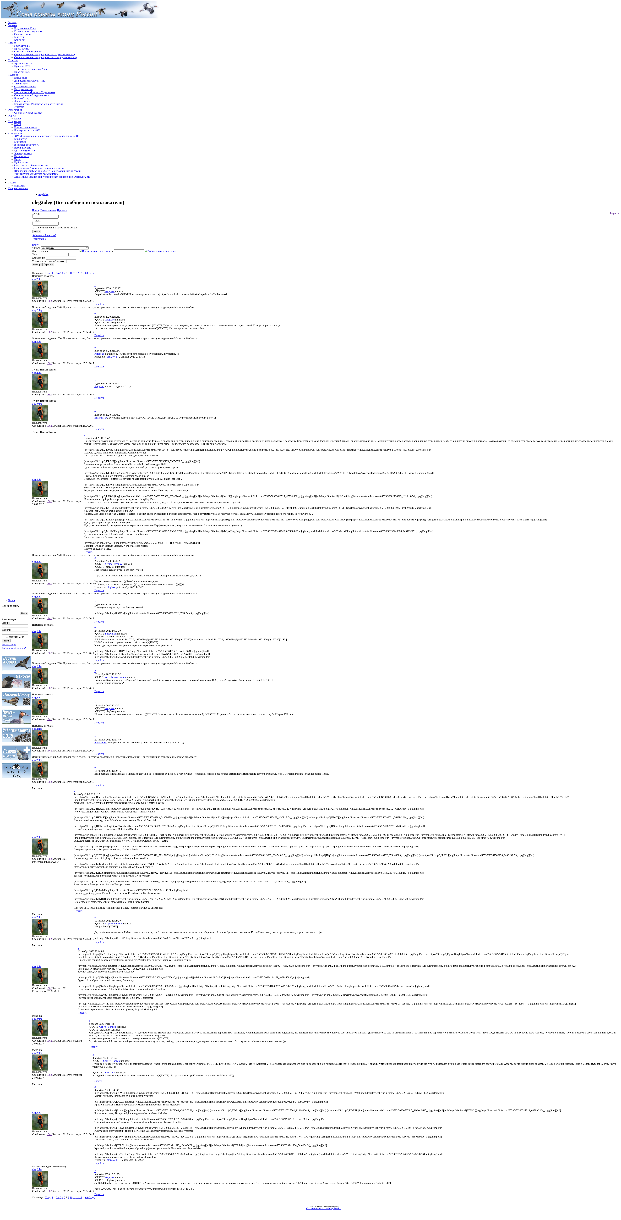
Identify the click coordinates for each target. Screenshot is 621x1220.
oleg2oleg (43, 194)
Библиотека (20, 139)
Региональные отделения (28, 31)
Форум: (36, 247)
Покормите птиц (23, 89)
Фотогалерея (15, 109)
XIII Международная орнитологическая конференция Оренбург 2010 (52, 176)
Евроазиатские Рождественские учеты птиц (38, 104)
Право (17, 159)
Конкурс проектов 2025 (34, 69)
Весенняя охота (22, 147)
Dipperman (111, 633)
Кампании (13, 74)
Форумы (12, 115)
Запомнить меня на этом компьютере (56, 227)
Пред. (48, 273)
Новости (12, 42)
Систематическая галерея (28, 112)
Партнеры (19, 185)
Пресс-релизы (22, 48)
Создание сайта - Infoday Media (323, 1208)
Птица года (20, 77)
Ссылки (12, 182)
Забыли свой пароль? (14, 648)
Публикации (21, 162)
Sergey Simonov (113, 564)
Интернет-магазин (18, 188)
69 (86, 273)
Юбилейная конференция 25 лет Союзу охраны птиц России (47, 171)
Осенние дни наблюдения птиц (31, 95)
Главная (12, 22)
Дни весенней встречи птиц (29, 80)
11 (74, 273)
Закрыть (614, 213)
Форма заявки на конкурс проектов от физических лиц (44, 54)
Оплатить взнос (23, 34)
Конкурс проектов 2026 (27, 130)
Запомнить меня (15, 636)
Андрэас (109, 291)
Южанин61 (100, 742)
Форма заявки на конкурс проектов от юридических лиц (45, 57)
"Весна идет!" (22, 83)
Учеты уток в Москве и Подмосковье (34, 92)
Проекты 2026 (22, 72)
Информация (15, 133)
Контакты (19, 40)
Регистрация (9, 644)
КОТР (17, 124)
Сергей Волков (113, 923)
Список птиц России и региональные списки (39, 168)
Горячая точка (22, 45)
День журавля (22, 101)
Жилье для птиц (23, 153)
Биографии (20, 141)
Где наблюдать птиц (25, 150)
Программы (14, 121)
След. (91, 273)
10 (71, 273)
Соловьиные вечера (25, 86)
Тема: (35, 254)
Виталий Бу (100, 417)
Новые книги (21, 156)
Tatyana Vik (109, 1072)
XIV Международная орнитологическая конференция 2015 (46, 136)
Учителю (19, 106)
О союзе (12, 25)
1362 (49, 300)
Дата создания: (40, 251)
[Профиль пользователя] (40, 295)
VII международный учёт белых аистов (36, 173)
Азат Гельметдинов (115, 677)
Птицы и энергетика (25, 127)
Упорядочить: (39, 261)
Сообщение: (38, 257)
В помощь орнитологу (26, 144)
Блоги (17, 118)
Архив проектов (23, 63)
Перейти (99, 304)
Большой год (21, 98)
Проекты (13, 60)
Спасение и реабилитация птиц (31, 165)
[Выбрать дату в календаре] (95, 251)
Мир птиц (19, 37)
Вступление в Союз (25, 28)
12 (77, 273)
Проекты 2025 (22, 66)
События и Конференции (28, 51)
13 (80, 273)
